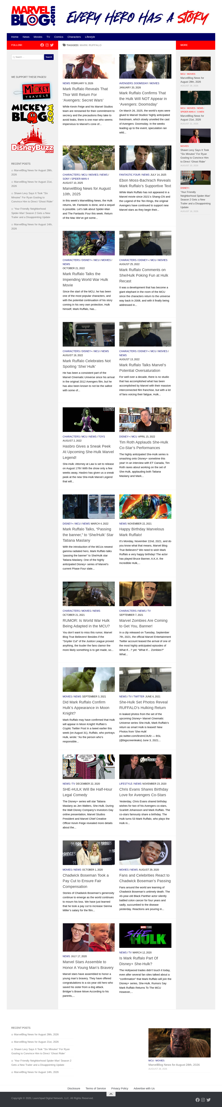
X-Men (200, 112)
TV (48, 36)
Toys (101, 436)
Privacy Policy (119, 1088)
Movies (38, 36)
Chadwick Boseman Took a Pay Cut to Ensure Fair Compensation (86, 881)
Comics (58, 36)
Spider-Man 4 (80, 179)
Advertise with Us (144, 1088)
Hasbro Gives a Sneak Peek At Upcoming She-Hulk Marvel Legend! (88, 452)
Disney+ (87, 260)
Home (14, 36)
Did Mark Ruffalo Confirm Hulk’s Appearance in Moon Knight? (86, 707)
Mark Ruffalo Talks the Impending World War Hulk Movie (85, 279)
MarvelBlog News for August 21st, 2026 (36, 1041)
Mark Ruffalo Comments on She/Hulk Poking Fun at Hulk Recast (143, 275)
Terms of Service (96, 1088)
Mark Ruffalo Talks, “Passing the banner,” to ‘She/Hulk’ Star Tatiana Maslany (88, 534)
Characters (74, 36)
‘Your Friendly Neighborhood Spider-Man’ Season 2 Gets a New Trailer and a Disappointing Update (30, 213)
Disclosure (74, 1088)
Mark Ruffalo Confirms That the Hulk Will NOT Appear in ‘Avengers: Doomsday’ (143, 98)
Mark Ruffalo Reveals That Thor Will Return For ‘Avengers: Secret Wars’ (85, 94)
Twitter (139, 696)
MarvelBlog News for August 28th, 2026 (36, 1034)
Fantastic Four (129, 174)
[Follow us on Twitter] (52, 45)
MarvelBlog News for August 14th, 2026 (36, 1072)
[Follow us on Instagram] (47, 45)
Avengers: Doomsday (133, 83)
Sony (66, 179)
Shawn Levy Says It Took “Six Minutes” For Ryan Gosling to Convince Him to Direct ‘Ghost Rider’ (32, 197)
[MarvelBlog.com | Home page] (33, 16)
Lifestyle (90, 36)
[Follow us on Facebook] (42, 45)
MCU (84, 174)
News (26, 36)
